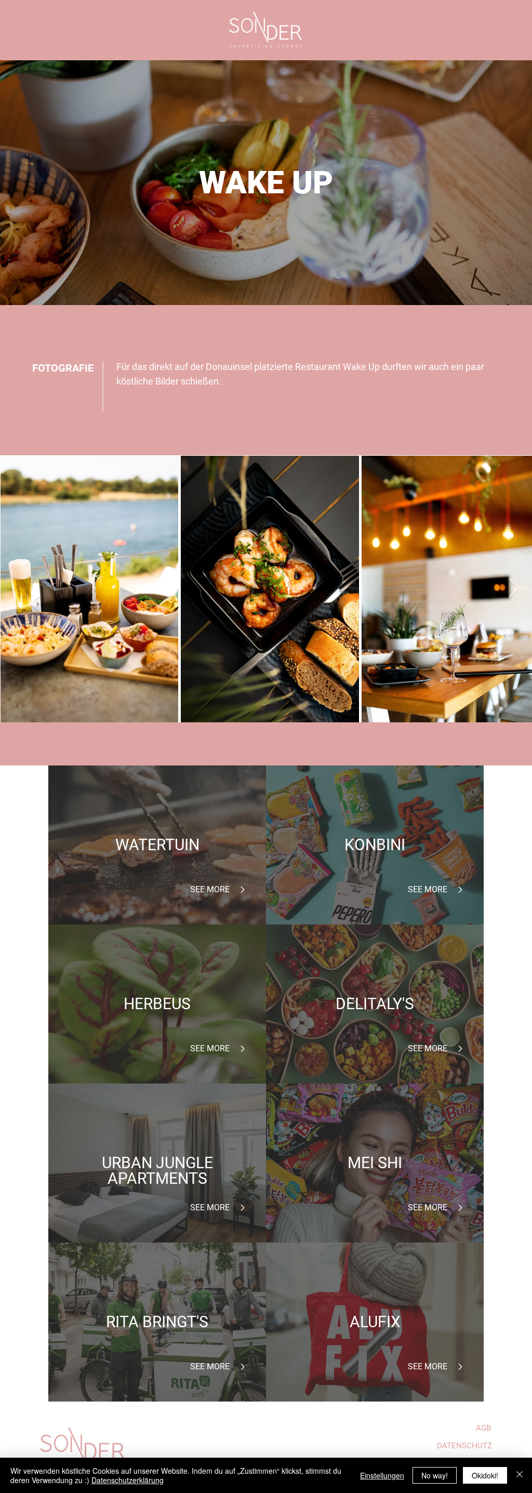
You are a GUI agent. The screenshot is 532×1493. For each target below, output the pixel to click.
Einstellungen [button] (382, 1475)
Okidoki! (485, 1475)
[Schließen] (519, 1475)
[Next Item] (514, 588)
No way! (434, 1475)
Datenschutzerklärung (127, 1480)
